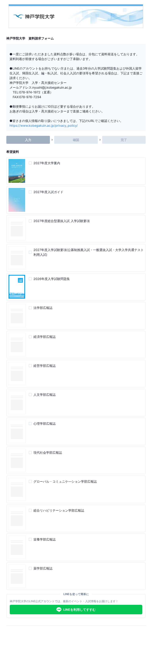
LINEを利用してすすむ (79, 610)
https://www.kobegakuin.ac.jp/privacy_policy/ (44, 126)
